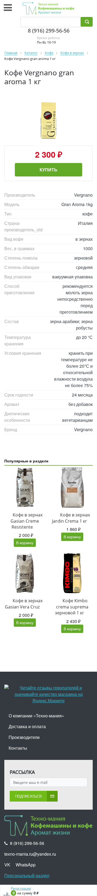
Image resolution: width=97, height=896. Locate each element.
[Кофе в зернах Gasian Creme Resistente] (24, 487)
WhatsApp (26, 865)
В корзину (24, 542)
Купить (48, 170)
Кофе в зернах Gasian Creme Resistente (27, 521)
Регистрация (21, 888)
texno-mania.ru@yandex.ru (30, 854)
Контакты (18, 748)
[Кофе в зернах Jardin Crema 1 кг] (72, 487)
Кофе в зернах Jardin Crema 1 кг (71, 518)
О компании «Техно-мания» (36, 716)
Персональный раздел (26, 875)
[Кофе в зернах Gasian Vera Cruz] (24, 573)
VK (7, 865)
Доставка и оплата (27, 726)
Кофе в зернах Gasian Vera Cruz (24, 604)
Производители (24, 737)
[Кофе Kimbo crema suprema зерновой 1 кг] (72, 573)
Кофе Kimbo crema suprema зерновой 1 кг (71, 607)
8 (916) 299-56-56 (49, 30)
